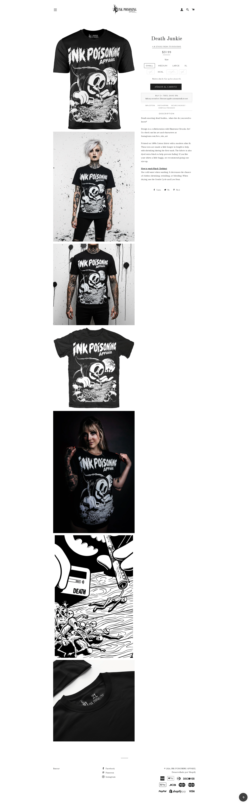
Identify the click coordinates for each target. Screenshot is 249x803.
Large (176, 65)
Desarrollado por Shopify (184, 772)
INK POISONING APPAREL (183, 768)
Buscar (56, 768)
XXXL (160, 72)
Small (149, 65)
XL (186, 65)
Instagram (110, 777)
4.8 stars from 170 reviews (166, 47)
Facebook (110, 768)
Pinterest (109, 772)
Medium (162, 65)
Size (166, 59)
